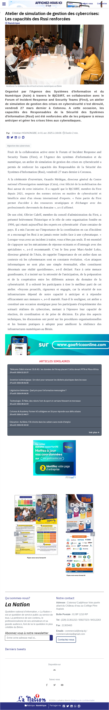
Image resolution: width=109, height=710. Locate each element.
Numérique (13, 23)
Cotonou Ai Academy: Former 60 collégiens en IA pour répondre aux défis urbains (45, 411)
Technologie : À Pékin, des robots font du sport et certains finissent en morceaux (45, 401)
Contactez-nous (66, 639)
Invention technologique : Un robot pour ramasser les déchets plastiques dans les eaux (48, 380)
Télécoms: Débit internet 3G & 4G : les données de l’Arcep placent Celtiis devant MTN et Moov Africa (54, 369)
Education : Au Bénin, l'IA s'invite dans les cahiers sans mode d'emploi (40, 422)
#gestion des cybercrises (18, 146)
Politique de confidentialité (83, 700)
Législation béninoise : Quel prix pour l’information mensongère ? (38, 390)
